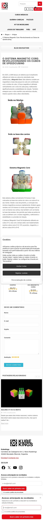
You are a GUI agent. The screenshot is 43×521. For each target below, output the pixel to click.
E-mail (6, 321)
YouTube (15, 467)
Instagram (20, 467)
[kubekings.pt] (4, 6)
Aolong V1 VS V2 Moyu (11, 410)
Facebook (3, 467)
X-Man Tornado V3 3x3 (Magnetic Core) (33, 285)
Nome (6, 313)
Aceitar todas (21, 266)
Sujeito (6, 329)
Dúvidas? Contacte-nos (10, 458)
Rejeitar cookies (22, 273)
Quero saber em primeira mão (14, 488)
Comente (7, 337)
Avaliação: (7, 357)
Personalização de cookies (22, 280)
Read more (4, 423)
